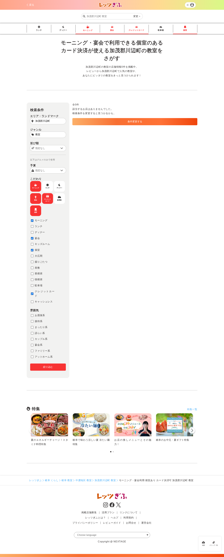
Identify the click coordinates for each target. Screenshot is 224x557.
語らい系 (40, 333)
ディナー (63, 30)
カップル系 (41, 339)
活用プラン (108, 512)
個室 (185, 30)
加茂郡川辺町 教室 (105, 480)
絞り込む (48, 367)
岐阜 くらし (52, 480)
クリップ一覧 (214, 545)
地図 (203, 545)
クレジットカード (136, 30)
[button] (192, 431)
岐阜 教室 (67, 480)
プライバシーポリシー (85, 523)
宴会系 (38, 345)
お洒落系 (40, 315)
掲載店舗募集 (89, 512)
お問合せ (131, 523)
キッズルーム (42, 244)
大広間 (38, 256)
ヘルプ (114, 517)
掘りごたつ (41, 262)
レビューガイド (112, 523)
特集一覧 (192, 409)
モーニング (88, 30)
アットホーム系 (44, 356)
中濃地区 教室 (84, 480)
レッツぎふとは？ (95, 517)
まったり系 (41, 327)
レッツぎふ (35, 480)
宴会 (112, 30)
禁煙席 (38, 273)
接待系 (38, 321)
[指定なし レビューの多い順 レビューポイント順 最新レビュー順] (48, 148)
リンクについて (129, 512)
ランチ (39, 30)
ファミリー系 (42, 350)
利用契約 (128, 517)
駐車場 (161, 30)
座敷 (37, 267)
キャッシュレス (44, 301)
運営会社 (146, 523)
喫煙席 (38, 279)
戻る (31, 5)
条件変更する (135, 121)
